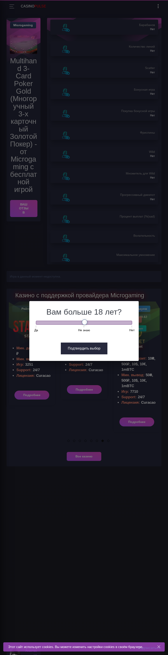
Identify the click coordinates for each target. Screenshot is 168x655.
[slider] (84, 322)
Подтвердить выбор (84, 348)
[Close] (158, 647)
